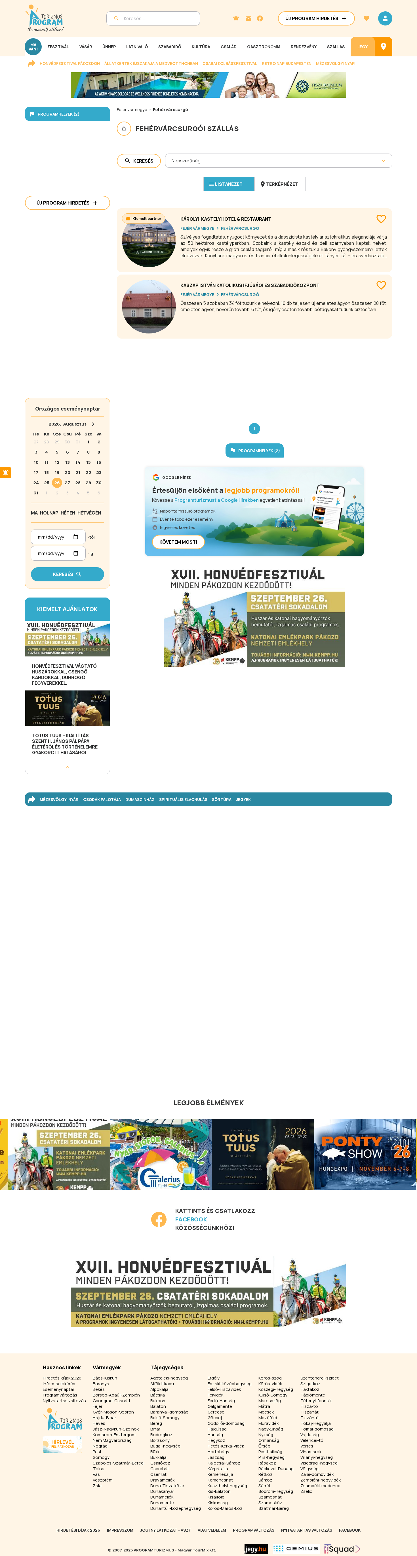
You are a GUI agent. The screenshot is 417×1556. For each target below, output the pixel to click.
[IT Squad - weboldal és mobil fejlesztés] (342, 1549)
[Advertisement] (254, 376)
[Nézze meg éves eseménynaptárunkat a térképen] (383, 46)
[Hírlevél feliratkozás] (236, 18)
